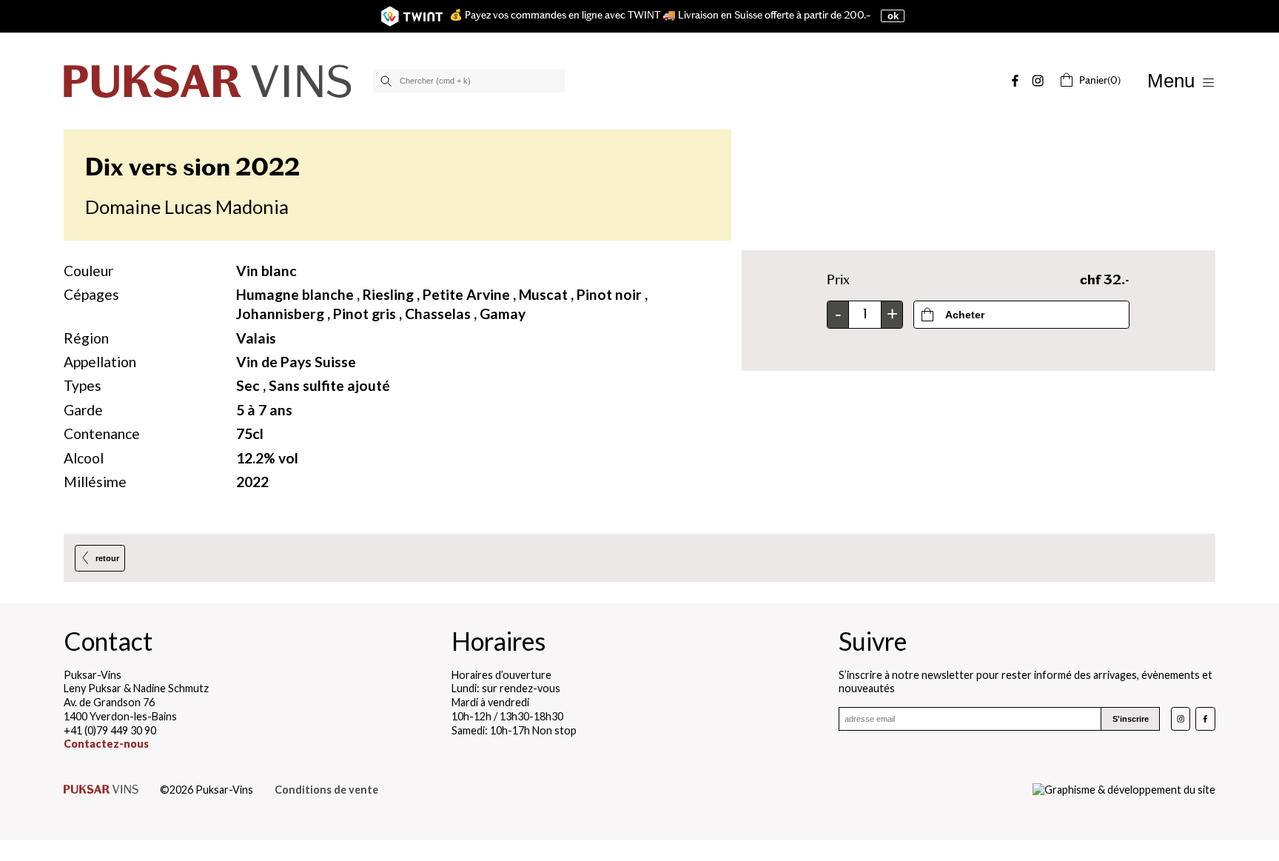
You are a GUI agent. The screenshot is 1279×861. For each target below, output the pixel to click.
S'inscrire (1130, 718)
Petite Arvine (466, 294)
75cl (249, 433)
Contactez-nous (106, 743)
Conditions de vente (326, 789)
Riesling (388, 294)
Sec (248, 385)
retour (107, 558)
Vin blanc (266, 270)
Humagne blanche (295, 294)
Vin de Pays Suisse (296, 361)
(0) (1100, 80)
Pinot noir (609, 294)
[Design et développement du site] (1124, 790)
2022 (252, 481)
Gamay (503, 313)
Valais (256, 337)
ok (893, 15)
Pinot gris (364, 313)
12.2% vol (267, 457)
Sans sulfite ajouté (329, 385)
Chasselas (438, 313)
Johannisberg (280, 313)
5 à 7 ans (264, 409)
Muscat (543, 294)
